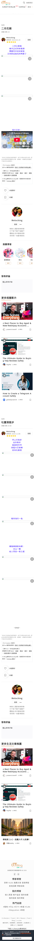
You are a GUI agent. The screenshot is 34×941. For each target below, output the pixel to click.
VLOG (10, 882)
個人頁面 (8, 894)
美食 (21, 173)
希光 (20, 260)
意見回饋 (12, 886)
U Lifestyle (6, 918)
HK (19, 918)
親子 (25, 173)
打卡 (12, 173)
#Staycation (14, 910)
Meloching (10, 37)
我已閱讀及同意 (17, 938)
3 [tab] (18, 13)
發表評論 (7, 282)
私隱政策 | (27, 923)
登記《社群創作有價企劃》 (23, 167)
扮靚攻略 (7, 175)
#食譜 (22, 906)
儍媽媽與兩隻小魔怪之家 (8, 260)
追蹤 (29, 40)
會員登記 (29, 3)
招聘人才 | (14, 925)
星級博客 (25, 882)
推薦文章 (17, 882)
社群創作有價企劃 (8, 7)
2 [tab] (16, 13)
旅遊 (16, 173)
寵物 (30, 173)
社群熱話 (22, 7)
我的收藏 (24, 894)
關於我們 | (6, 923)
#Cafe (27, 906)
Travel (14, 918)
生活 (3, 25)
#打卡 (16, 906)
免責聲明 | (13, 923)
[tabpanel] (17, 11)
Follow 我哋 (11, 181)
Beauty (24, 918)
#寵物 (5, 906)
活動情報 (14, 175)
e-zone (19, 920)
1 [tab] (13, 13)
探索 (6, 882)
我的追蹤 (12, 898)
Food (29, 918)
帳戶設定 (16, 894)
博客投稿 (20, 886)
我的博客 (20, 898)
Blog (14, 920)
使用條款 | (20, 923)
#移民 (22, 910)
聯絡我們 (21, 925)
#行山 (11, 906)
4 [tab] (21, 13)
